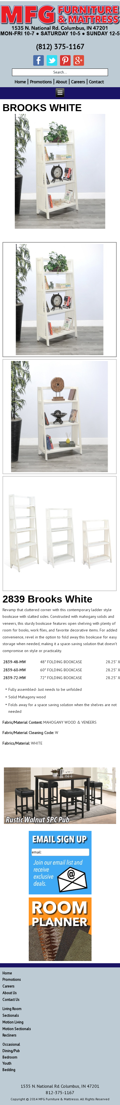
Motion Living (13, 1022)
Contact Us (11, 999)
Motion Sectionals (17, 1028)
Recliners (9, 1035)
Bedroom (10, 1057)
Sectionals (11, 1015)
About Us (10, 993)
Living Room (12, 1008)
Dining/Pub (11, 1050)
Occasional (11, 1044)
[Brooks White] (60, 171)
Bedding (9, 1069)
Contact (96, 81)
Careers (78, 81)
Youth (7, 1063)
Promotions (41, 81)
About (61, 81)
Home (20, 81)
